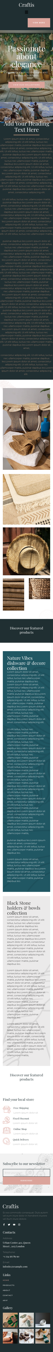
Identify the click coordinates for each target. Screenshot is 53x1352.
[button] (26, 12)
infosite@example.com (15, 1266)
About (6, 1290)
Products (9, 1285)
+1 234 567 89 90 (11, 1256)
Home (6, 1280)
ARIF (5, 1300)
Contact (8, 1295)
